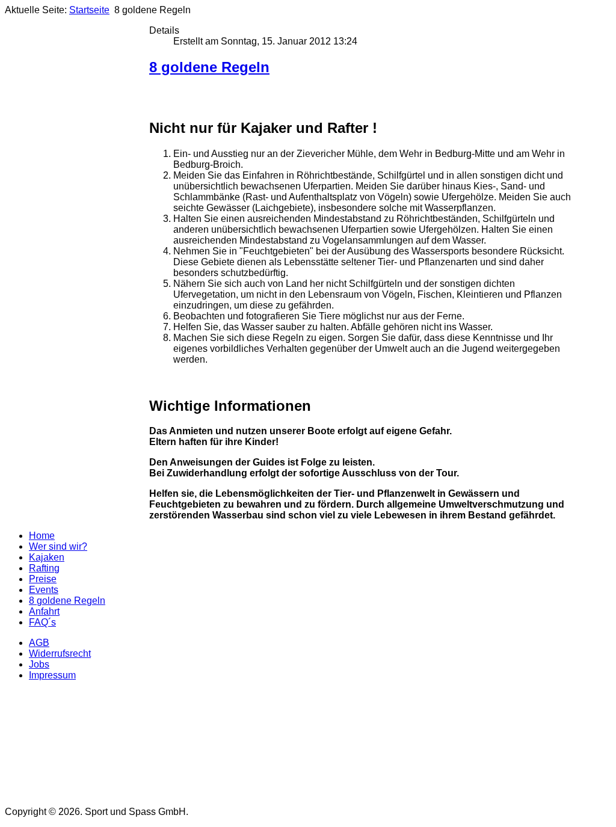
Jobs (39, 664)
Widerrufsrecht (60, 653)
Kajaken (46, 557)
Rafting (44, 568)
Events (43, 590)
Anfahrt (44, 611)
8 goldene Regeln (209, 67)
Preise (43, 579)
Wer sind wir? (58, 546)
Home (42, 535)
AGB (39, 643)
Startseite (89, 10)
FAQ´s (42, 622)
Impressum (52, 675)
